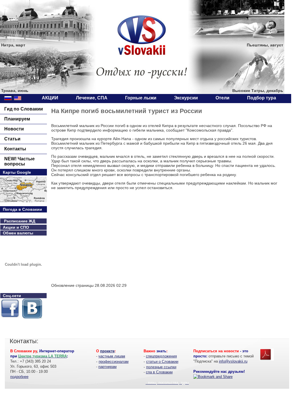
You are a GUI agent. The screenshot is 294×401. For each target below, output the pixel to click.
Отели (222, 97)
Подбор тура (261, 97)
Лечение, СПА (91, 97)
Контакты (15, 148)
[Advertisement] (99, 238)
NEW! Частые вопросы (19, 161)
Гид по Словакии (23, 109)
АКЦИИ (50, 97)
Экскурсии (186, 97)
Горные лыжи (140, 97)
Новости (14, 128)
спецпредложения (161, 356)
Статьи (12, 138)
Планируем (17, 118)
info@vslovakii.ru (233, 361)
